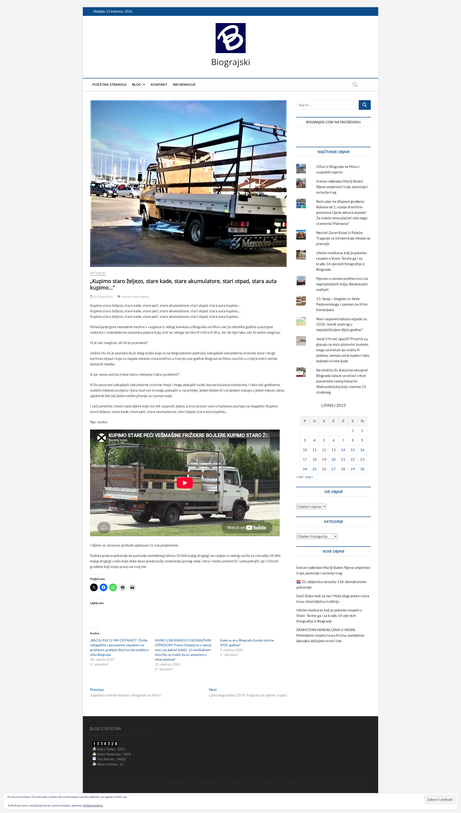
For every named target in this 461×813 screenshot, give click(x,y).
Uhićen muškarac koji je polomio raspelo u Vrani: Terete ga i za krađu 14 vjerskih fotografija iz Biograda (329, 615)
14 (343, 450)
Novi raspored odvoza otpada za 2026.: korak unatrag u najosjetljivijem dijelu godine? (341, 324)
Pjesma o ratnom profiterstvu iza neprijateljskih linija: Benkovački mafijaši (342, 284)
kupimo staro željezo (135, 296)
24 (305, 469)
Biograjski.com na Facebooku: (333, 122)
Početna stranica (109, 84)
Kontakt (159, 84)
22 (353, 459)
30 (362, 469)
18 (314, 459)
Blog (136, 84)
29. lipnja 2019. (103, 296)
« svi (299, 476)
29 (353, 469)
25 (314, 469)
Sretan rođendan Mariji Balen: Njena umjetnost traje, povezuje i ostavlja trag (342, 186)
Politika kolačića (93, 805)
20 (333, 459)
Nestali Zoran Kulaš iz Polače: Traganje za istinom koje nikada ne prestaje (343, 238)
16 (362, 450)
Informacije (184, 84)
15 (353, 450)
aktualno (98, 273)
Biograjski (230, 62)
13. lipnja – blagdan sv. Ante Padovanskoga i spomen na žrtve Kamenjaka (342, 304)
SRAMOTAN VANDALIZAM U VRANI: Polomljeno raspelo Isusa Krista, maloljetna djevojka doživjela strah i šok (330, 635)
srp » (309, 476)
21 (343, 459)
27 (333, 469)
